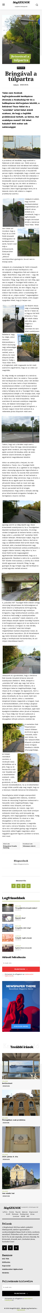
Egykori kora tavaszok (23, 948)
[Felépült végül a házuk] (7, 938)
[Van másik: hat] (21, 1176)
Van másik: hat (8, 1193)
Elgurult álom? (20, 918)
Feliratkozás (19, 969)
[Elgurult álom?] (7, 918)
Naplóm (18, 906)
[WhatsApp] (28, 886)
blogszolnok (21, 860)
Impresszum (21, 1310)
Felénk (21, 52)
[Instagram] (10, 1247)
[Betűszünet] (21, 1066)
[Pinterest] (23, 886)
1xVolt (18, 936)
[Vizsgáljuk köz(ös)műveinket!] (7, 908)
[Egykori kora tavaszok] (7, 948)
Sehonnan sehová (29, 846)
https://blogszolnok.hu (21, 864)
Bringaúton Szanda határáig (10, 847)
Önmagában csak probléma (13, 1120)
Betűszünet (7, 1083)
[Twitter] (18, 886)
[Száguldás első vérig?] (7, 928)
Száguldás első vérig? (23, 928)
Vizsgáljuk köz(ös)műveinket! (26, 908)
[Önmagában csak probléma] (21, 1103)
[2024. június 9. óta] (21, 1139)
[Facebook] (13, 886)
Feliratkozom (19, 1293)
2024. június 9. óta (10, 1157)
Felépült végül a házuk (23, 938)
